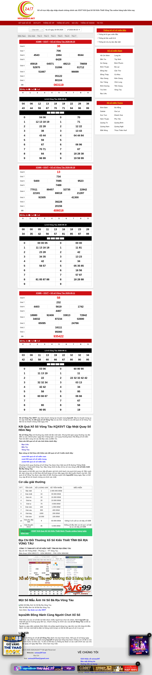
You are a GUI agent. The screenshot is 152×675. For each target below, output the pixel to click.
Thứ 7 (74, 36)
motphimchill (31, 661)
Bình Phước (118, 63)
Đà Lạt (116, 67)
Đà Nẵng (117, 107)
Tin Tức (100, 23)
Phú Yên (117, 119)
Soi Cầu (75, 23)
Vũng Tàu (25, 450)
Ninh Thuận (104, 119)
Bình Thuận (104, 67)
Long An (117, 55)
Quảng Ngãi (118, 126)
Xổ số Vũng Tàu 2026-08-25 (62, 42)
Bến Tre (25, 447)
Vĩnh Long (118, 82)
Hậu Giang (104, 78)
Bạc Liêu (25, 444)
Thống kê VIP (48, 23)
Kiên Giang (118, 78)
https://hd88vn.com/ (43, 661)
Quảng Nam (104, 126)
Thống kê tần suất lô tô (107, 38)
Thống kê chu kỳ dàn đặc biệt (109, 42)
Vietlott (37, 23)
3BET (24, 661)
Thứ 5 (60, 36)
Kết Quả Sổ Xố (25, 23)
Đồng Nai (103, 71)
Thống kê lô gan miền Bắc (108, 34)
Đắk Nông (104, 130)
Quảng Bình (118, 123)
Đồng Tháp (104, 74)
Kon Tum (103, 115)
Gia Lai (117, 111)
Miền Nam (22, 36)
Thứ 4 (53, 36)
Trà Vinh (103, 90)
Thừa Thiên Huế (120, 130)
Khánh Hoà (118, 115)
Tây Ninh (117, 59)
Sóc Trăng (104, 82)
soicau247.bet (40, 653)
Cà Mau (117, 74)
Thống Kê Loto (63, 23)
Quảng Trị (104, 123)
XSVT (45, 42)
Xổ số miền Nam (114, 51)
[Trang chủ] (26, 10)
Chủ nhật (31, 36)
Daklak (102, 111)
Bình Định (104, 107)
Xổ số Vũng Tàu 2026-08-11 (62, 293)
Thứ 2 (39, 36)
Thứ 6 (67, 36)
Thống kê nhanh (87, 23)
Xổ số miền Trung (115, 103)
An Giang (103, 63)
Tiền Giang (118, 86)
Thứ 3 (46, 36)
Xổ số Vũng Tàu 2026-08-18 (62, 168)
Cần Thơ (117, 71)
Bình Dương (104, 86)
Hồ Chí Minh (105, 55)
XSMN (38, 42)
